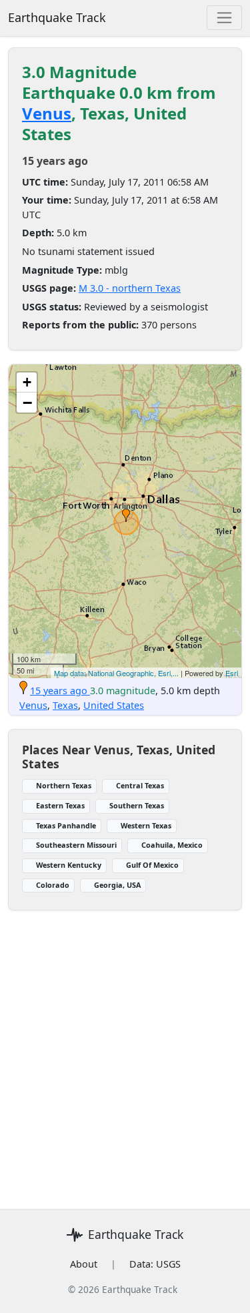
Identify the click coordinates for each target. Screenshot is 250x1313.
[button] (126, 515)
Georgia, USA (117, 885)
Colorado (52, 885)
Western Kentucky (68, 865)
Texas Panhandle (66, 825)
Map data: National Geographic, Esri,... (116, 673)
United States (113, 705)
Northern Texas (63, 785)
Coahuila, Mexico (172, 845)
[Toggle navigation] (224, 17)
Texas (65, 705)
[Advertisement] (125, 1072)
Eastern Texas (60, 805)
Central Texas (140, 785)
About (83, 1264)
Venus (46, 113)
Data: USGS (155, 1264)
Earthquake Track (57, 17)
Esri (231, 673)
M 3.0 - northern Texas (130, 288)
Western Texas (146, 825)
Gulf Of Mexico (152, 865)
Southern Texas (136, 805)
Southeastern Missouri (76, 845)
